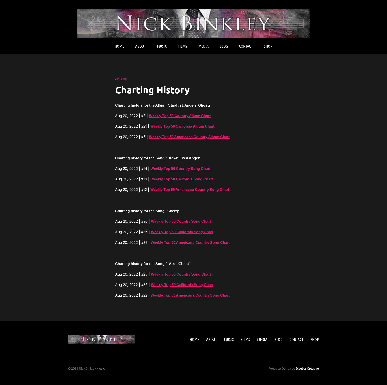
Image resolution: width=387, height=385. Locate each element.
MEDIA (203, 46)
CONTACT (246, 46)
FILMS (182, 46)
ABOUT (140, 46)
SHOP (268, 46)
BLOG (224, 46)
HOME (119, 46)
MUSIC (162, 46)
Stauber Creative (307, 368)
